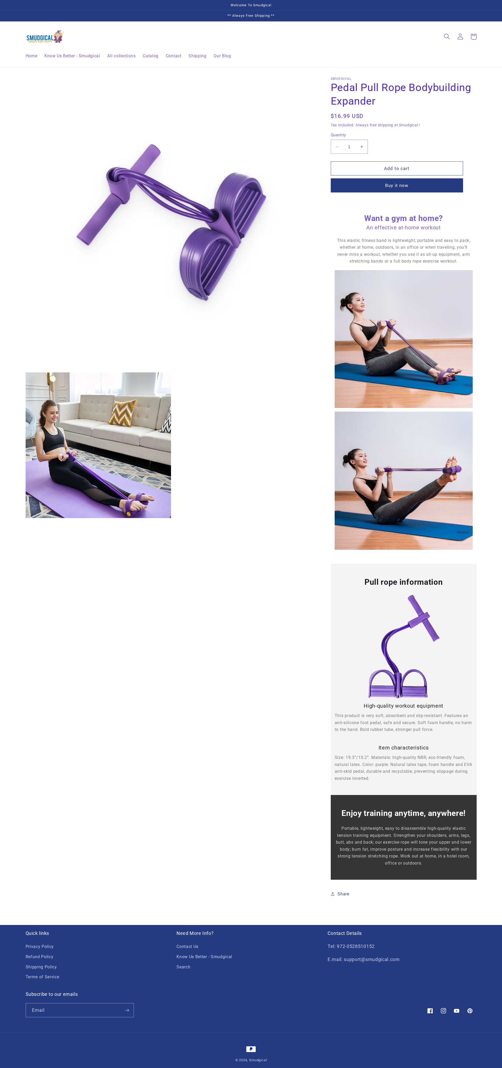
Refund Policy (40, 956)
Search (183, 966)
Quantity (338, 135)
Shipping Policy (41, 966)
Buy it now (397, 185)
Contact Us (187, 946)
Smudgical (258, 1060)
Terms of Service (42, 976)
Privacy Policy (40, 946)
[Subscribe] (127, 1010)
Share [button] (343, 893)
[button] (447, 36)
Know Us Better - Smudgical (204, 956)
